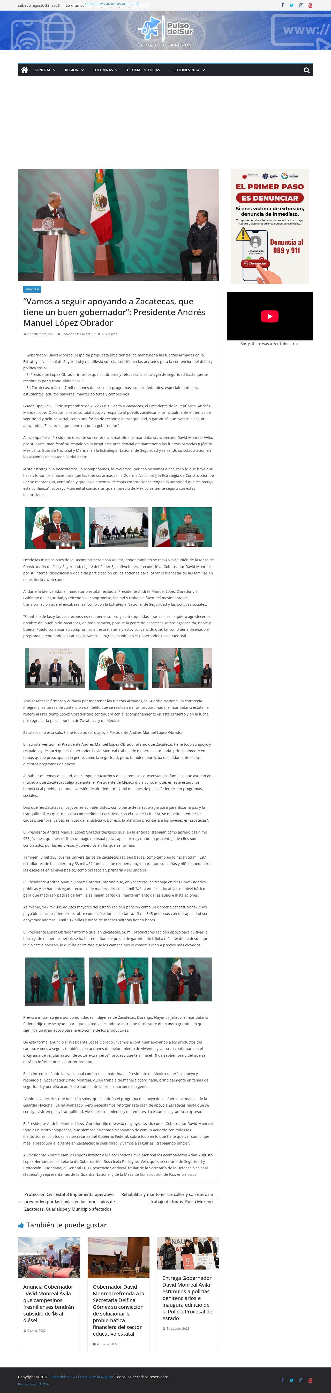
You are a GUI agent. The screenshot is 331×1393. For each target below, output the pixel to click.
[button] (54, 70)
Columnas (103, 69)
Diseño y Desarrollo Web (33, 1384)
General (43, 69)
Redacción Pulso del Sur (79, 334)
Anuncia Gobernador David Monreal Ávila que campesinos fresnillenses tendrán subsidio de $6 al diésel (48, 1303)
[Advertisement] (165, 130)
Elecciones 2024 (183, 69)
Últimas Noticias (143, 69)
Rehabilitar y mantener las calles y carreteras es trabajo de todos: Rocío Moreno (167, 1198)
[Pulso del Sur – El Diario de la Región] (165, 14)
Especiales (32, 289)
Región (72, 69)
